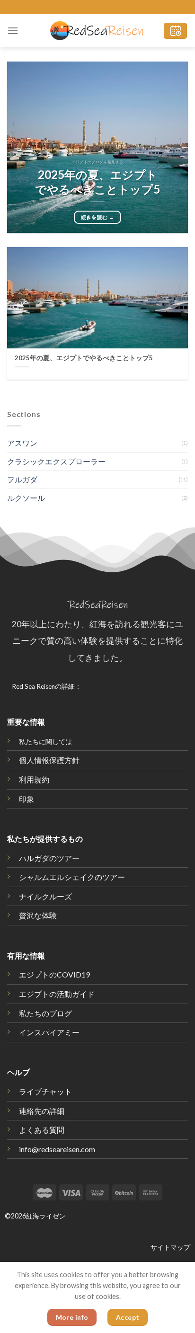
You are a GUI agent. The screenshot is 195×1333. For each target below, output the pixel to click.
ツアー (72, 876)
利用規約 (34, 779)
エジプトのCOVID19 (54, 974)
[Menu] (12, 30)
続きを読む (97, 217)
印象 (26, 798)
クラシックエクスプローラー (56, 461)
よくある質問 (41, 1129)
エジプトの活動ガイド (57, 993)
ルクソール (26, 497)
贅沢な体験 (38, 915)
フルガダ (22, 479)
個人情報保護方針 (49, 759)
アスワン (22, 442)
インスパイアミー (49, 1032)
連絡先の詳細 (41, 1110)
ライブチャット (45, 1091)
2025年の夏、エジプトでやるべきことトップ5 (97, 182)
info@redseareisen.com (57, 1149)
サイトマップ (170, 1247)
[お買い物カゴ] (175, 31)
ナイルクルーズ (45, 896)
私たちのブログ (45, 1013)
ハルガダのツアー (49, 857)
